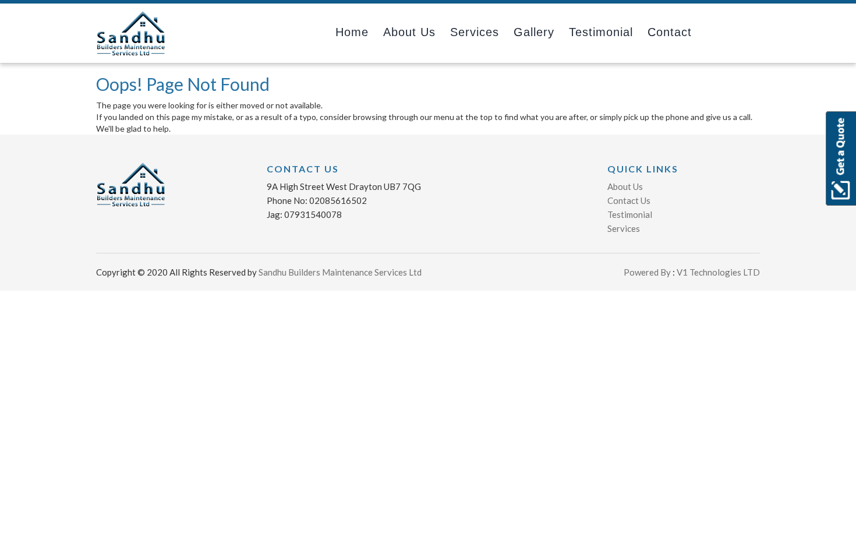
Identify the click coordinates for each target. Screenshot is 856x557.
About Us (625, 186)
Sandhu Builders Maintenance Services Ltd (340, 272)
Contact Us (628, 200)
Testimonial (601, 32)
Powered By (647, 272)
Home (352, 32)
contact (670, 32)
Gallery (534, 32)
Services (474, 32)
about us (409, 32)
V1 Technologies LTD (717, 272)
